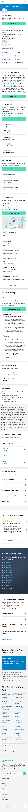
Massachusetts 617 (20, 725)
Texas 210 (4, 733)
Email (5, 55)
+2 (13, 41)
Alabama (9, 562)
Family (18, 59)
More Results (20, 62)
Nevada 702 (18, 702)
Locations (19, 55)
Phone (18, 52)
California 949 (5, 716)
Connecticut (10, 577)
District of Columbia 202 (7, 707)
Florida (9, 582)
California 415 (18, 706)
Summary (6, 52)
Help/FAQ (4, 783)
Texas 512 (4, 725)
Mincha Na (23, 92)
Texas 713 (17, 716)
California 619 (18, 733)
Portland (8, 6)
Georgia (9, 585)
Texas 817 (17, 738)
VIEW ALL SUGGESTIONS (7, 588)
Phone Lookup (5, 799)
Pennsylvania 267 (19, 729)
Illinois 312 (17, 712)
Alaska (9, 565)
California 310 (5, 697)
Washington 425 (6, 720)
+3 (17, 38)
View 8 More (13, 285)
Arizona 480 (5, 729)
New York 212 (18, 697)
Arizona (9, 567)
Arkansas (9, 570)
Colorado (9, 575)
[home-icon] (2, 6)
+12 (24, 34)
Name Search (5, 794)
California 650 (18, 720)
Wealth (5, 62)
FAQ (5, 65)
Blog (3, 780)
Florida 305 (4, 702)
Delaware (9, 580)
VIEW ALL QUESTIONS (7, 639)
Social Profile (7, 59)
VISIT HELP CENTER (7, 667)
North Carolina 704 (6, 738)
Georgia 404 (5, 712)
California (9, 572)
